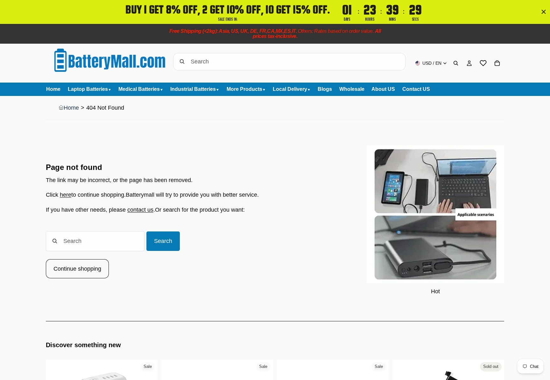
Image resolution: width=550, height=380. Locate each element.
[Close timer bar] (543, 11)
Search (163, 241)
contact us (140, 210)
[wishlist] (483, 63)
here (65, 195)
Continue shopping (77, 269)
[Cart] (497, 63)
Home (71, 108)
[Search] (456, 63)
